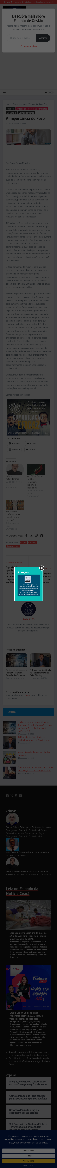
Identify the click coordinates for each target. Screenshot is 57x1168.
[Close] (41, 568)
